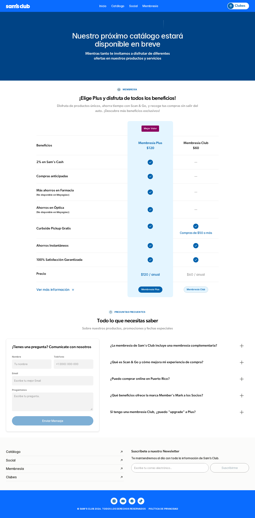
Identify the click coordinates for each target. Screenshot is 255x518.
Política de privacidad (163, 508)
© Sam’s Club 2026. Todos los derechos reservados (111, 508)
